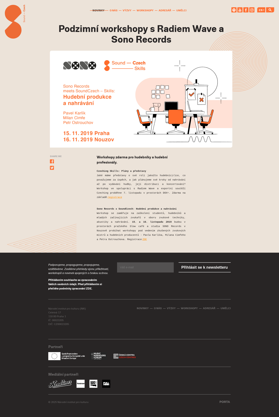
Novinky (98, 10)
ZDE (89, 288)
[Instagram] (251, 9)
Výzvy (127, 10)
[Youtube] (240, 9)
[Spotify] (234, 9)
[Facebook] (245, 9)
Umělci (181, 10)
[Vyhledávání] (270, 9)
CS (261, 10)
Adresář (165, 10)
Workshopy (145, 10)
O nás (114, 10)
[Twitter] (52, 168)
